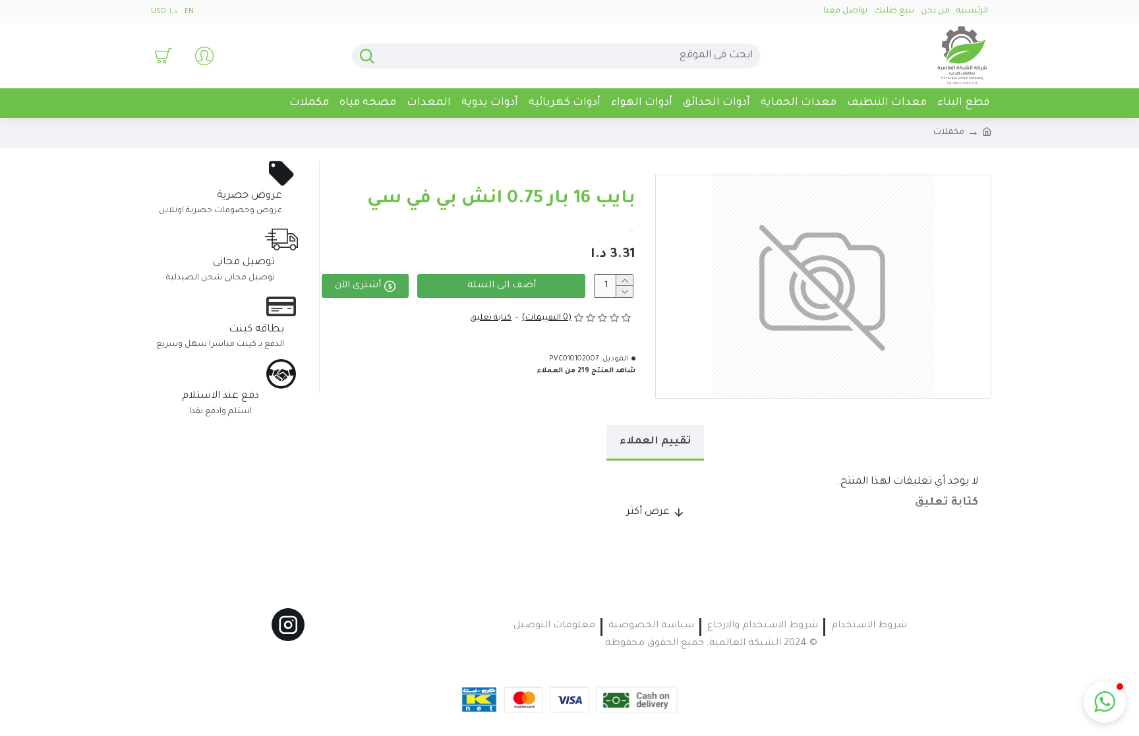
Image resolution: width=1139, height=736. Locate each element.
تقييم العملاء (655, 441)
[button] (1105, 702)
